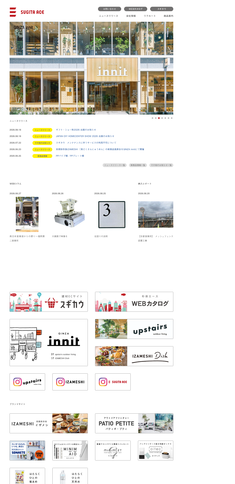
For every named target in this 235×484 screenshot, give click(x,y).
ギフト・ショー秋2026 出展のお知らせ (76, 130)
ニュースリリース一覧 (114, 165)
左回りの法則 (101, 236)
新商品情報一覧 (138, 165)
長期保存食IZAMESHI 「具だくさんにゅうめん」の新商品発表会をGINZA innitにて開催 (100, 149)
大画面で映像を (60, 236)
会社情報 (131, 16)
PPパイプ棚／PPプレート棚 (70, 156)
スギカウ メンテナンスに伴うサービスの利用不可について (86, 143)
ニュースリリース (108, 16)
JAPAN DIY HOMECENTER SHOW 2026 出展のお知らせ (85, 136)
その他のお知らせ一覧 (161, 165)
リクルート (150, 16)
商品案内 (168, 16)
